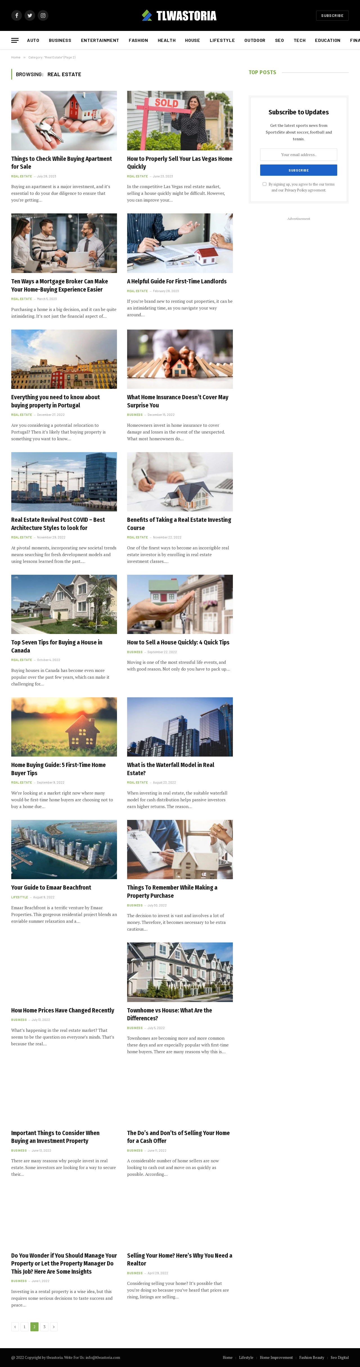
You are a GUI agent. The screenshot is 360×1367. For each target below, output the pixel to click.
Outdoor (254, 40)
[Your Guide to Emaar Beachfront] (64, 849)
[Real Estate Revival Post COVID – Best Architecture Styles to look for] (64, 482)
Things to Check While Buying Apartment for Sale (61, 163)
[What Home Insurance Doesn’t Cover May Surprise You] (180, 359)
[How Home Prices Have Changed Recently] (64, 972)
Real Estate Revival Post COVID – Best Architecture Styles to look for (58, 524)
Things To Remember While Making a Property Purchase (172, 891)
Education (328, 40)
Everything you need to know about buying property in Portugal (55, 401)
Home (228, 1357)
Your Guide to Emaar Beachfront (51, 887)
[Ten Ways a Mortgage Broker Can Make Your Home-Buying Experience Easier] (64, 243)
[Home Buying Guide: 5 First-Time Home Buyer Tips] (64, 727)
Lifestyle (222, 40)
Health (167, 40)
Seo (279, 40)
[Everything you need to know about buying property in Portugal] (64, 359)
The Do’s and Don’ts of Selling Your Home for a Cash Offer (178, 1137)
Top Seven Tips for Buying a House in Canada (56, 646)
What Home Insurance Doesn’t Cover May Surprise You (177, 401)
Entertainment (100, 40)
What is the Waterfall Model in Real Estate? (170, 769)
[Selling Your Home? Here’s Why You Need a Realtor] (180, 1217)
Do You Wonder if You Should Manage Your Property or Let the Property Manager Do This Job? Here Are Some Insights (64, 1263)
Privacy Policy (296, 190)
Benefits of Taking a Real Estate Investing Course (179, 524)
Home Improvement (276, 1357)
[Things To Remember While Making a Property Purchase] (180, 849)
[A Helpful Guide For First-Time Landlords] (180, 243)
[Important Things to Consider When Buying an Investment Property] (64, 1095)
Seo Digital (340, 1357)
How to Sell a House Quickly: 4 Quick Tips (178, 642)
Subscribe (332, 15)
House (192, 40)
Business (60, 40)
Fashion (138, 40)
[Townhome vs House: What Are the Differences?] (180, 972)
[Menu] (15, 40)
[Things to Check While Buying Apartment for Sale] (64, 120)
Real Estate (21, 176)
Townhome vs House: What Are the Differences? (169, 1014)
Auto (33, 40)
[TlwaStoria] (180, 15)
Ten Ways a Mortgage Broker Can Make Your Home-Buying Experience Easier (59, 285)
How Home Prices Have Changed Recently (62, 1010)
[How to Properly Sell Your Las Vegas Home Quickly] (180, 120)
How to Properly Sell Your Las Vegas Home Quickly (179, 163)
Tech (300, 40)
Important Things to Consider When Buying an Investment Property (55, 1137)
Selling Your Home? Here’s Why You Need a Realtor (179, 1259)
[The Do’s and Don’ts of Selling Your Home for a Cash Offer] (180, 1095)
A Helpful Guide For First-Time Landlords (177, 281)
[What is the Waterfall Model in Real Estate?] (180, 727)
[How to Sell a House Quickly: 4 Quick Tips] (180, 604)
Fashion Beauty (311, 1357)
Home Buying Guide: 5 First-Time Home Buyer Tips (58, 769)
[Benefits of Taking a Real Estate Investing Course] (180, 482)
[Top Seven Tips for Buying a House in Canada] (64, 604)
